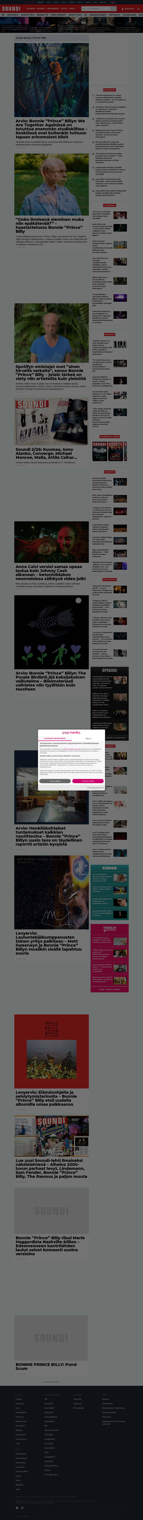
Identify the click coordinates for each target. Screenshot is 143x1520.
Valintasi (88, 738)
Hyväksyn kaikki (88, 781)
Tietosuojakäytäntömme (95, 788)
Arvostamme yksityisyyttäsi (54, 738)
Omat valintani (55, 781)
